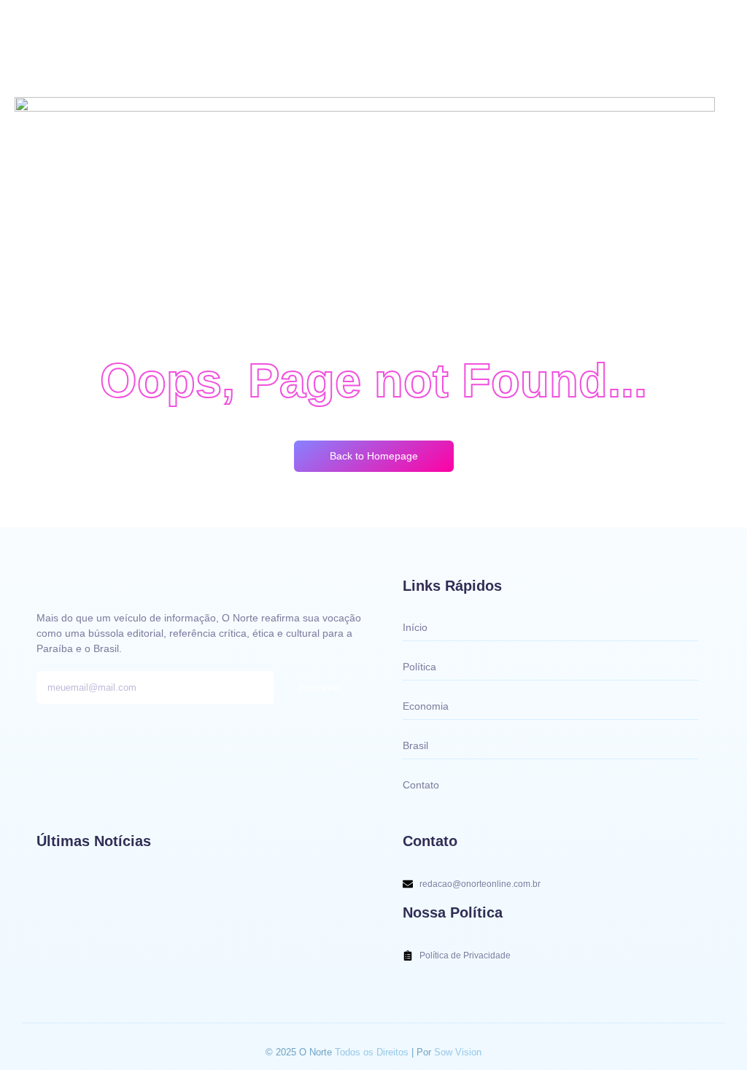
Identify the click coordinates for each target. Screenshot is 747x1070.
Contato (421, 785)
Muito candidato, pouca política (116, 905)
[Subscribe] (48, 21)
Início (415, 627)
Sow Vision (457, 1052)
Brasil (415, 745)
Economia (426, 706)
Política (419, 666)
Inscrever (319, 687)
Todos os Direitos (373, 1052)
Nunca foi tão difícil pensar (104, 959)
